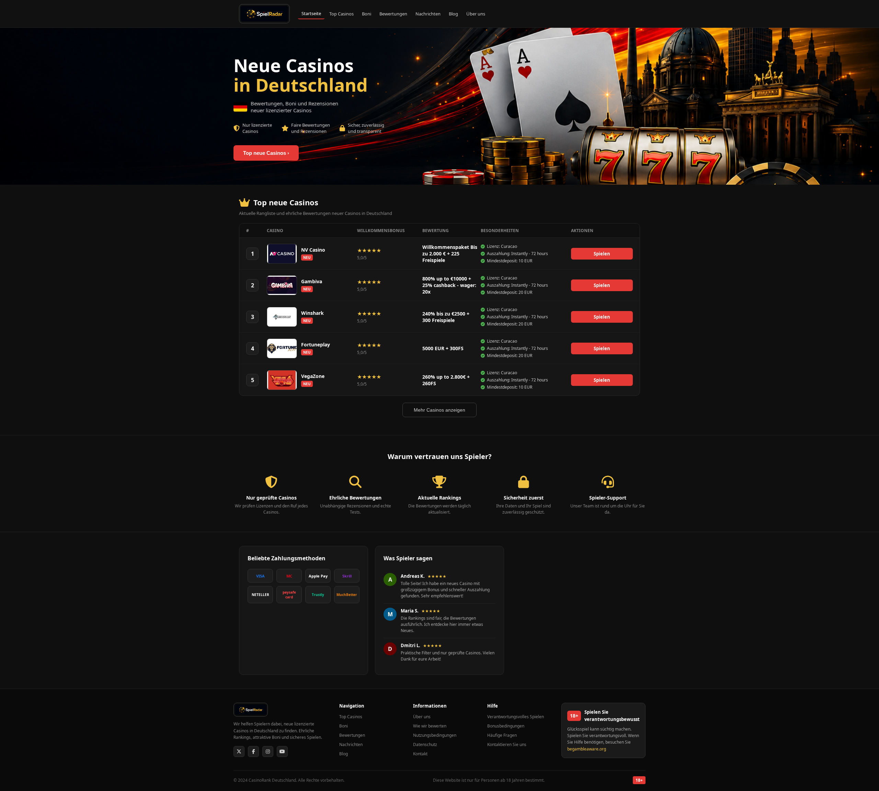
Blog (453, 14)
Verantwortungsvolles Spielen (515, 717)
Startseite (311, 13)
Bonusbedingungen (505, 726)
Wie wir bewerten (429, 726)
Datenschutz (425, 744)
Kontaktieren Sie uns (506, 744)
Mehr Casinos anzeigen (439, 410)
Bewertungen (393, 14)
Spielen (602, 254)
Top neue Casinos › (266, 153)
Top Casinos (341, 14)
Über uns (475, 14)
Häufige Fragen (502, 735)
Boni (366, 14)
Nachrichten (428, 14)
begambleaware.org (586, 749)
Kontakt (420, 754)
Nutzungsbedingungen (434, 735)
